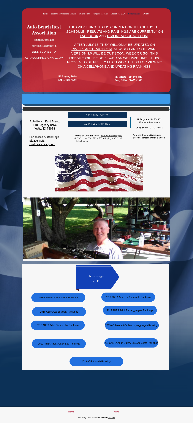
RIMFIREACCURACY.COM (127, 36)
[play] (136, 189)
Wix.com (111, 418)
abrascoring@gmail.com (154, 137)
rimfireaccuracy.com (42, 144)
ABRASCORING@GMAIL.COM (44, 57)
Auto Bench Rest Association (44, 30)
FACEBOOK (89, 36)
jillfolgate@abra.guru (44, 39)
